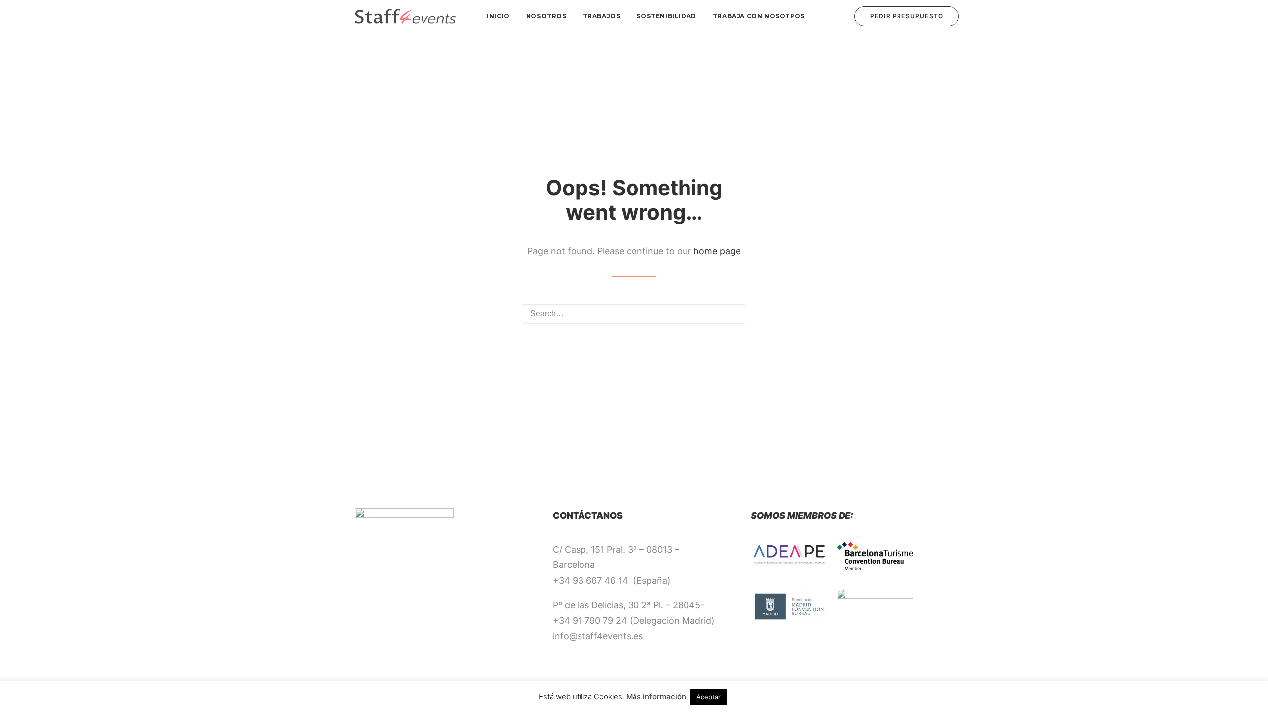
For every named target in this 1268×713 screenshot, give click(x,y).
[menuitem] (498, 16)
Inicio (498, 16)
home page (716, 251)
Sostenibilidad (666, 16)
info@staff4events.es (598, 636)
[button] (731, 313)
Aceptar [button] (708, 697)
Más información (656, 696)
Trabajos (602, 16)
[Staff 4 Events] (405, 16)
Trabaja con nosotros (759, 16)
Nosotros (546, 16)
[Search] (634, 314)
